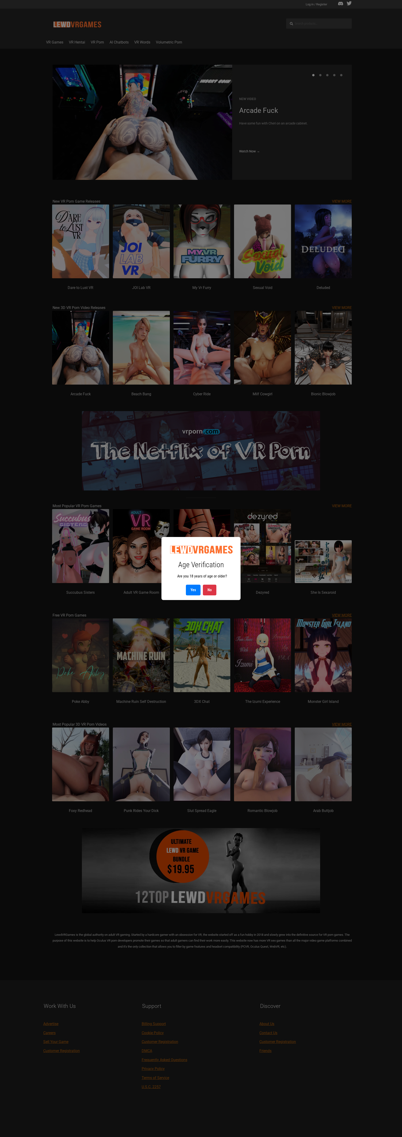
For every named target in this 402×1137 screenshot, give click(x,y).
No (210, 590)
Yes (193, 590)
